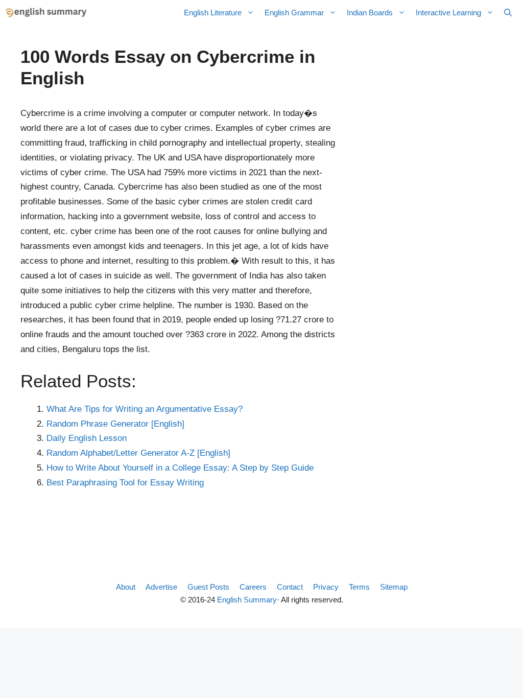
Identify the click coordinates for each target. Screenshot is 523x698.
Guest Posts (208, 587)
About (125, 587)
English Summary (247, 599)
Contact (290, 587)
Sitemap (394, 587)
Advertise (161, 587)
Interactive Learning (448, 12)
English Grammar (294, 12)
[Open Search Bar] (508, 12)
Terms (359, 587)
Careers (253, 587)
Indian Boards (370, 12)
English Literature (213, 12)
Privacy (326, 587)
